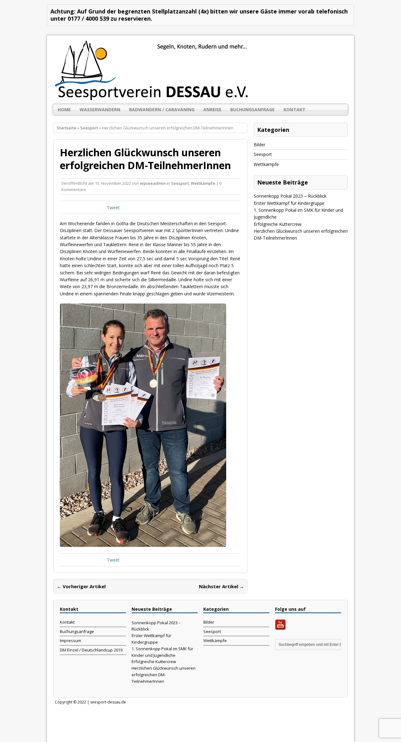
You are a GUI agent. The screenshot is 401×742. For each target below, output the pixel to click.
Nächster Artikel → (221, 586)
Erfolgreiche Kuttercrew (277, 224)
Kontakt (294, 109)
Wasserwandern (100, 109)
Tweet (113, 207)
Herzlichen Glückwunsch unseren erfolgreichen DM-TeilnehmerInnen (163, 674)
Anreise (212, 109)
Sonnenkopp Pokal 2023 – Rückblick (290, 196)
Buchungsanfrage (252, 109)
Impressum (70, 640)
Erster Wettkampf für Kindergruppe (289, 203)
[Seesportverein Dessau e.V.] (200, 69)
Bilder (259, 145)
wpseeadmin (153, 183)
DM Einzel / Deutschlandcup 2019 (91, 650)
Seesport (180, 183)
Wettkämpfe (203, 183)
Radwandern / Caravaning (162, 109)
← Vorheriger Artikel (81, 586)
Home (64, 109)
